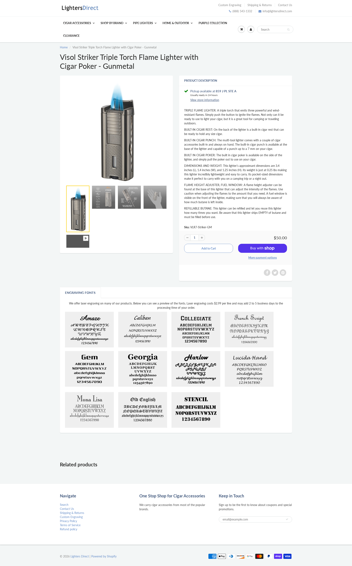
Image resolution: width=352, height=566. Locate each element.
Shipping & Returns (260, 5)
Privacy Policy (68, 521)
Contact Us (285, 5)
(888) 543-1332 (242, 11)
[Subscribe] (287, 519)
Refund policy (68, 529)
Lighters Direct (79, 556)
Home (64, 47)
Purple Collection (213, 23)
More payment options (262, 257)
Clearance (71, 35)
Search (64, 504)
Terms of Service (70, 525)
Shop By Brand (112, 23)
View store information (204, 100)
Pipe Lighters (143, 23)
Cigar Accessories (77, 23)
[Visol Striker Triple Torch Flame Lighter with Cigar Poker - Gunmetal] (116, 131)
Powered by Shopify (104, 556)
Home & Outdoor (176, 23)
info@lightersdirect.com (277, 11)
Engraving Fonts (80, 292)
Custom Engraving (229, 5)
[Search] (288, 29)
